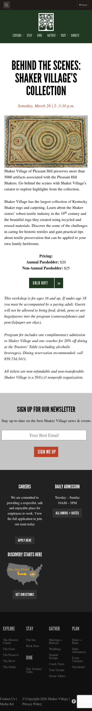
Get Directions (25, 594)
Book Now (32, 646)
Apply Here (25, 540)
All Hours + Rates (67, 513)
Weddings (55, 649)
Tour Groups (56, 670)
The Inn (31, 640)
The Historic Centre (10, 641)
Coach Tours (56, 664)
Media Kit (7, 704)
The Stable (9, 667)
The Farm (9, 649)
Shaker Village (58, 698)
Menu (84, 4)
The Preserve (11, 655)
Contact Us (7, 698)
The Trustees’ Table (34, 670)
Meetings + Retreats (55, 641)
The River (9, 661)
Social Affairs (57, 676)
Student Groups (53, 656)
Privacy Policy (32, 704)
